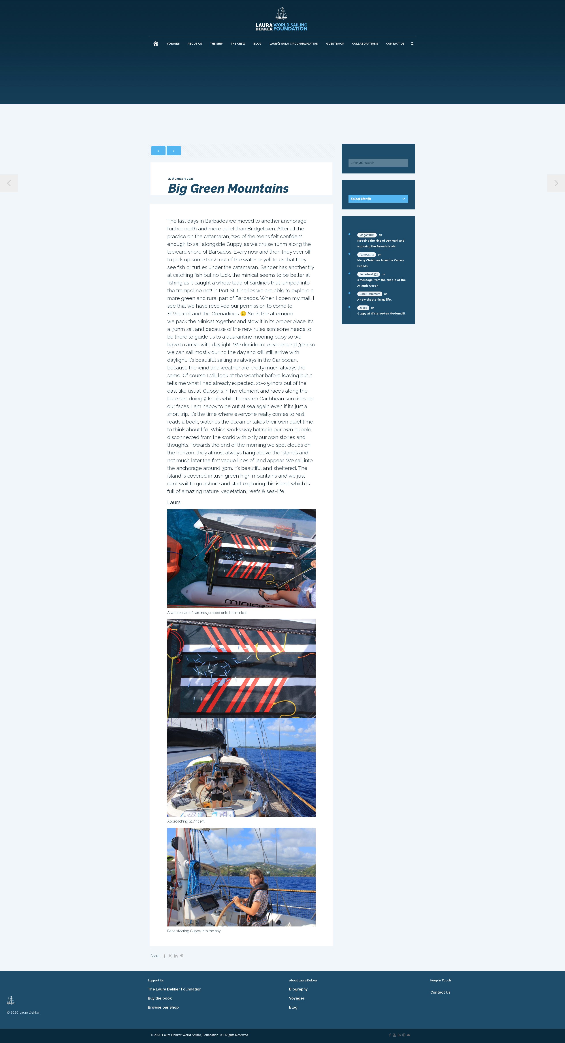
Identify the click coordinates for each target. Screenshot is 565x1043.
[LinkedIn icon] (399, 1035)
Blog (293, 1007)
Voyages (297, 998)
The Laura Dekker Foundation (175, 989)
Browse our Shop (163, 1007)
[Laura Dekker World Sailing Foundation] (281, 18)
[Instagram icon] (403, 1035)
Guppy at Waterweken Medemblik (381, 313)
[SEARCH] (412, 43)
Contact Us (440, 992)
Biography (298, 989)
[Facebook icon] (390, 1035)
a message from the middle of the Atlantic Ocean (381, 283)
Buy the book (160, 998)
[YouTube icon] (394, 1035)
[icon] (408, 1035)
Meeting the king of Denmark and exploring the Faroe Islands (381, 243)
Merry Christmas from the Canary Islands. (380, 263)
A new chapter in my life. (374, 299)
